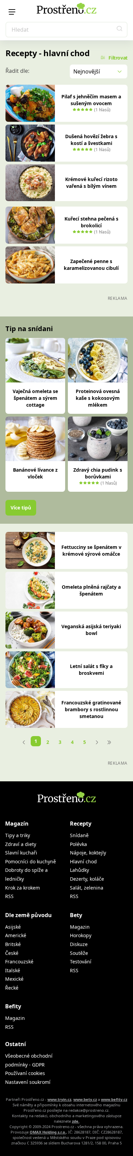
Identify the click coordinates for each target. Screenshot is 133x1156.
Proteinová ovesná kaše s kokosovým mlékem (98, 398)
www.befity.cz (114, 1099)
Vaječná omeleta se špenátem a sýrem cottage (35, 398)
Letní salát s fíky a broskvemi (91, 669)
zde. (75, 1121)
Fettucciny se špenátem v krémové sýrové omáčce (91, 550)
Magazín (17, 823)
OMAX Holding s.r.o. (48, 1132)
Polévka (78, 844)
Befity (13, 1006)
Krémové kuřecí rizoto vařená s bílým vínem (91, 182)
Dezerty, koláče (87, 879)
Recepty (80, 823)
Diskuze (79, 944)
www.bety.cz (85, 1099)
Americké (15, 935)
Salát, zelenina (86, 887)
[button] (120, 29)
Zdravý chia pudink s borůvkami (97, 473)
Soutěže (79, 953)
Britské (13, 944)
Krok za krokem (22, 887)
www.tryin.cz (59, 1099)
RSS (9, 896)
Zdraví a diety (20, 844)
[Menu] (11, 11)
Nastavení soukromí (27, 1082)
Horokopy (80, 935)
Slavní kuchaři (21, 852)
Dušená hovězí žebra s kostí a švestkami (91, 139)
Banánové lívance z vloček (35, 473)
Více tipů (21, 507)
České (11, 953)
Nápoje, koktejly (88, 852)
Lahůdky (79, 870)
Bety (76, 915)
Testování (80, 961)
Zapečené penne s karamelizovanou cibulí (91, 264)
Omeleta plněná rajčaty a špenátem (91, 590)
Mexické (14, 979)
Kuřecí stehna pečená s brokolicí (91, 222)
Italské (12, 970)
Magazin (80, 927)
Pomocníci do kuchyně (30, 861)
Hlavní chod (83, 861)
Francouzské (19, 961)
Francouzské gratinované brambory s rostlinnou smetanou (91, 709)
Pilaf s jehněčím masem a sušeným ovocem (91, 100)
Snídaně (79, 835)
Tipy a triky (17, 835)
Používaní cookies (25, 1073)
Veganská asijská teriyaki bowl (91, 629)
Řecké (11, 987)
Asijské (13, 927)
